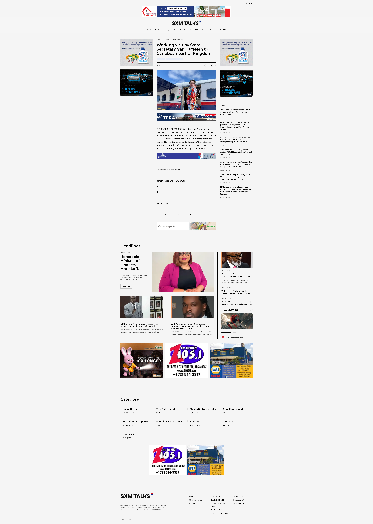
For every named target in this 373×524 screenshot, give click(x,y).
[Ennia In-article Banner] (186, 226)
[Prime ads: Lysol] (141, 360)
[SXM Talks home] (186, 22)
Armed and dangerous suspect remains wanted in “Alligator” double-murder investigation (235, 112)
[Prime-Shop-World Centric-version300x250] (136, 52)
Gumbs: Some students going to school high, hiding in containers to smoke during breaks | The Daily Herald (235, 139)
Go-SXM (223, 30)
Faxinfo (183, 30)
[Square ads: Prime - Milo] (136, 82)
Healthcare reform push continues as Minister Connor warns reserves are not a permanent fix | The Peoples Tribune (236, 275)
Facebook (236, 497)
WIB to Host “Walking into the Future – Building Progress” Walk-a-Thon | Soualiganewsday (236, 292)
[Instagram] (249, 3)
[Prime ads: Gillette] (186, 360)
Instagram (237, 500)
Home (158, 39)
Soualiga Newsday (170, 30)
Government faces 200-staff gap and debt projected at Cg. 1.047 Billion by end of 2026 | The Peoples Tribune (236, 164)
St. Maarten (193, 503)
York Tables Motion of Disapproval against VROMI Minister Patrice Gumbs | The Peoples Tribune (236, 152)
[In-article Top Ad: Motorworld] (186, 117)
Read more (127, 286)
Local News (166, 39)
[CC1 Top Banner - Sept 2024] (186, 11)
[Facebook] (246, 3)
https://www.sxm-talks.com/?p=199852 (179, 215)
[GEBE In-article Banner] (186, 156)
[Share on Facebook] (208, 65)
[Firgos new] (231, 360)
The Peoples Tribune (209, 30)
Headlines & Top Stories (174, 59)
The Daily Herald (153, 30)
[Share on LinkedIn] (215, 65)
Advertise (122, 3)
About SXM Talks (132, 3)
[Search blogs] (243, 3)
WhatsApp (237, 503)
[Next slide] (251, 310)
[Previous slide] (248, 310)
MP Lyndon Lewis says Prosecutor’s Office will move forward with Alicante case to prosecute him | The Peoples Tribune (235, 190)
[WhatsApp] (252, 3)
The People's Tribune (219, 510)
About (191, 497)
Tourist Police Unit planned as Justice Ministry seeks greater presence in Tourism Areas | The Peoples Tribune (235, 177)
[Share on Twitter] (211, 65)
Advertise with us (195, 500)
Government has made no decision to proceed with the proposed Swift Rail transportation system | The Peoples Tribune (235, 125)
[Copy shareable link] (204, 65)
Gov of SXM (194, 30)
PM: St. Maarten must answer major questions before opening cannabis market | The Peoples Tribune (236, 303)
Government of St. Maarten (221, 513)
